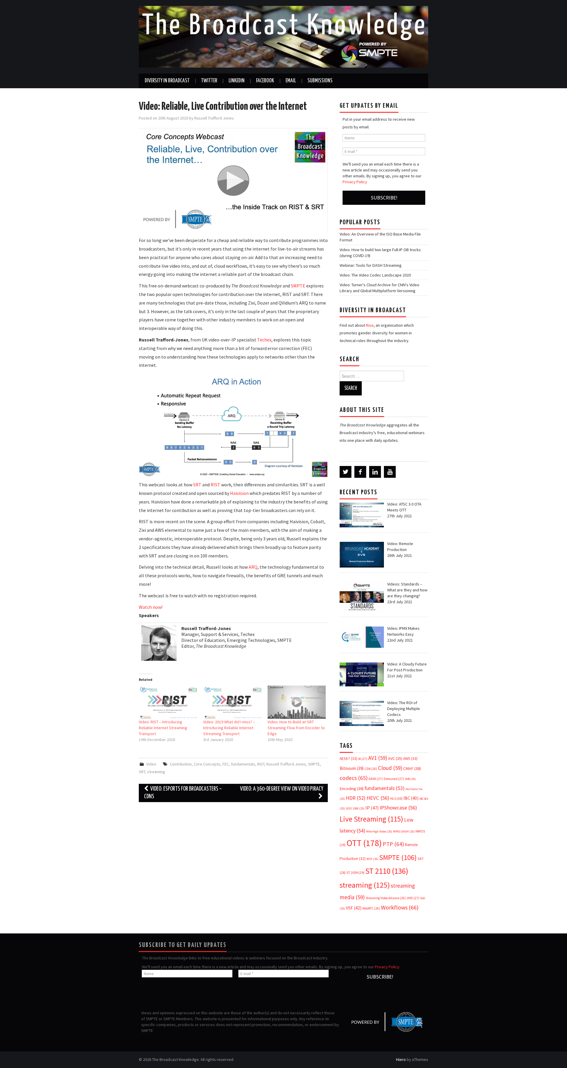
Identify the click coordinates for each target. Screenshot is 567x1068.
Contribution (181, 764)
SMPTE (298, 286)
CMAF (412, 768)
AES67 (348, 758)
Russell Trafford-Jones (214, 118)
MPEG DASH (404, 831)
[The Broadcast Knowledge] (283, 36)
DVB (410, 779)
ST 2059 (355, 872)
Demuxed (394, 779)
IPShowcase (398, 807)
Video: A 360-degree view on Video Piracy (281, 789)
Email (291, 81)
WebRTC (371, 908)
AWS (410, 758)
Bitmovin (352, 768)
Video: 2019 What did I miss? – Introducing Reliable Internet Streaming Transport (229, 727)
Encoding (352, 788)
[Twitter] (345, 472)
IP (372, 808)
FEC (225, 764)
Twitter (209, 81)
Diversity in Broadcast (167, 81)
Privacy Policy (355, 181)
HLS (396, 798)
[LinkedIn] (375, 472)
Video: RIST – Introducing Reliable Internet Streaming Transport (163, 727)
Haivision (239, 493)
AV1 (377, 757)
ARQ (253, 567)
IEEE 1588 (355, 808)
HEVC (377, 797)
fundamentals (243, 764)
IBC (410, 798)
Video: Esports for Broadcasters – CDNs (182, 792)
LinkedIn (237, 81)
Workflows (399, 907)
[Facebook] (360, 472)
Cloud (390, 767)
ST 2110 (386, 871)
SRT (197, 485)
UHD (413, 898)
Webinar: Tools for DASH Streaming (371, 265)
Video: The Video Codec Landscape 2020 (375, 275)
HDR (356, 798)
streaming (156, 771)
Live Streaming (371, 819)
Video (151, 764)
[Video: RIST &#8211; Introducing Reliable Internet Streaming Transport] (168, 702)
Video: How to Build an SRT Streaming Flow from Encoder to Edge (296, 727)
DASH (376, 779)
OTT (364, 843)
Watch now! (150, 607)
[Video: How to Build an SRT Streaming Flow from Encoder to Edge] (297, 702)
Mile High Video (379, 831)
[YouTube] (390, 472)
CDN (370, 769)
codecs (354, 777)
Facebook (265, 81)
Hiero (401, 1059)
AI (362, 759)
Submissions (320, 81)
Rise (370, 325)
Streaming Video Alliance (386, 898)
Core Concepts (207, 764)
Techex (264, 340)
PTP (393, 844)
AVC (395, 758)
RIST (215, 485)
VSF (353, 908)
